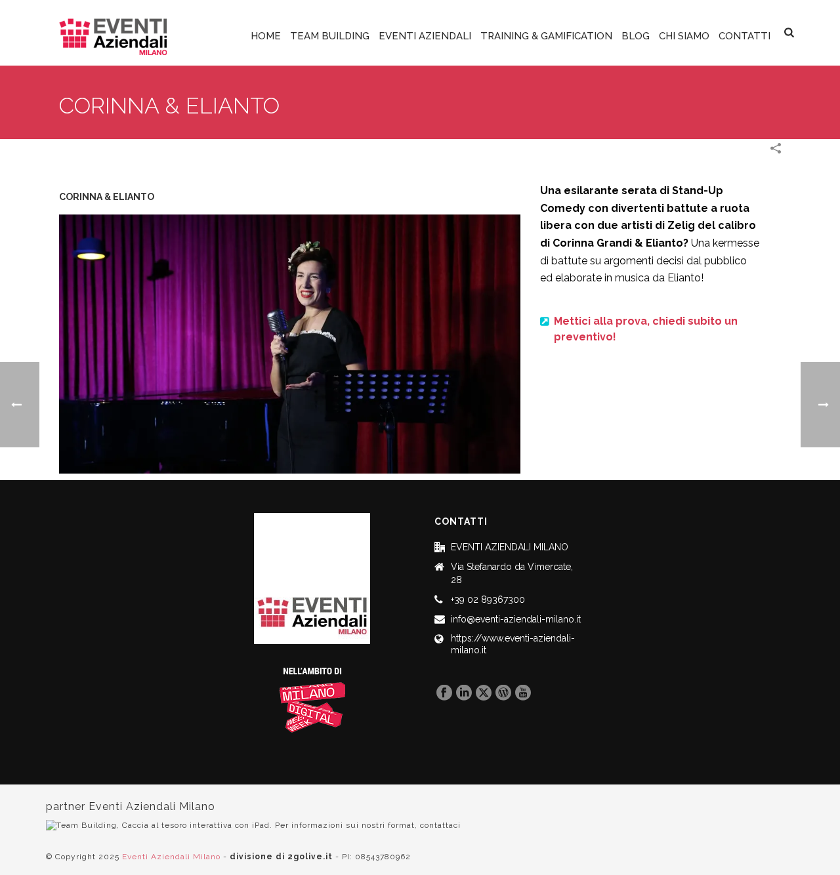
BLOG (635, 36)
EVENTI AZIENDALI (425, 36)
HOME (266, 36)
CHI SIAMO (684, 36)
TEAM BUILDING (329, 36)
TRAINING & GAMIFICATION (546, 36)
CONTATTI (744, 36)
